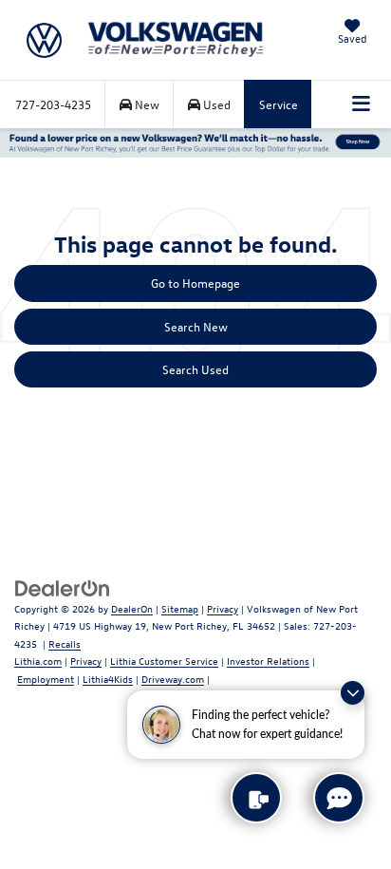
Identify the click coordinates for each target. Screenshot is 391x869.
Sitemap (179, 608)
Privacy (222, 608)
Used (215, 104)
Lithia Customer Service (164, 660)
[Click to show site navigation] (361, 104)
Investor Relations (268, 660)
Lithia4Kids (108, 678)
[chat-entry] (338, 797)
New (145, 104)
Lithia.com (38, 660)
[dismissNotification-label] (352, 693)
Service (278, 104)
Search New (196, 326)
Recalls (64, 643)
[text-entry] (256, 797)
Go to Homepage (195, 282)
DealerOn (132, 608)
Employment (45, 678)
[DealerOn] (62, 586)
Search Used (195, 369)
